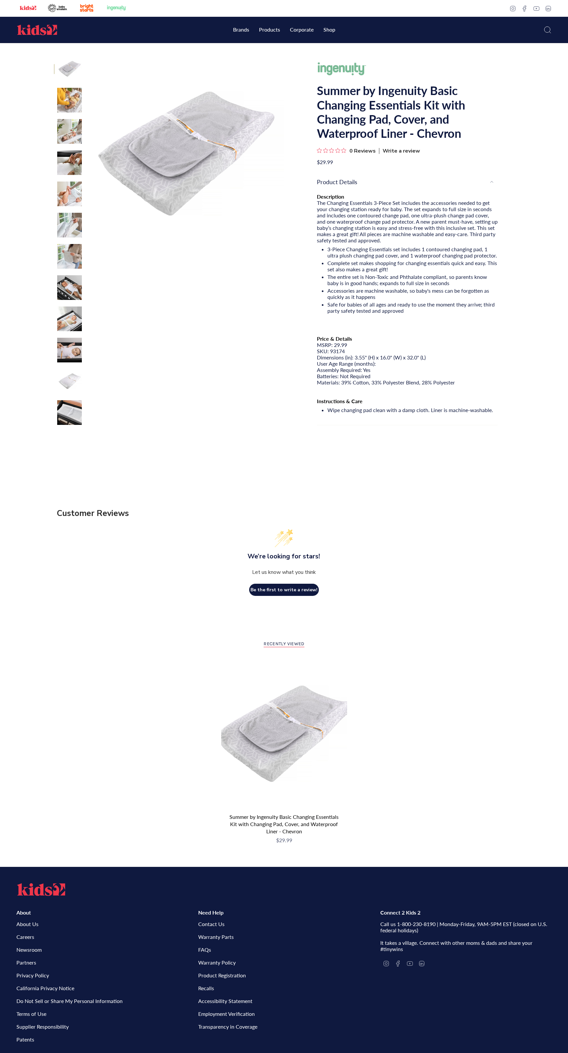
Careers (25, 937)
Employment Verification (226, 1014)
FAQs (204, 949)
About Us (27, 924)
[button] (241, 30)
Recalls (206, 988)
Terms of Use (31, 1014)
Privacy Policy (32, 975)
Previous (88, 154)
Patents (25, 1039)
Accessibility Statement (225, 1001)
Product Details (337, 181)
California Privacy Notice (45, 988)
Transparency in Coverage (227, 1026)
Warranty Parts (216, 937)
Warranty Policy (217, 962)
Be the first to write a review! (284, 590)
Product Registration (222, 975)
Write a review (401, 151)
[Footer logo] (41, 889)
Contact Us (211, 924)
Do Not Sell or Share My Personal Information (69, 1001)
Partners (26, 962)
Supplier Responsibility (42, 1026)
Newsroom (29, 949)
